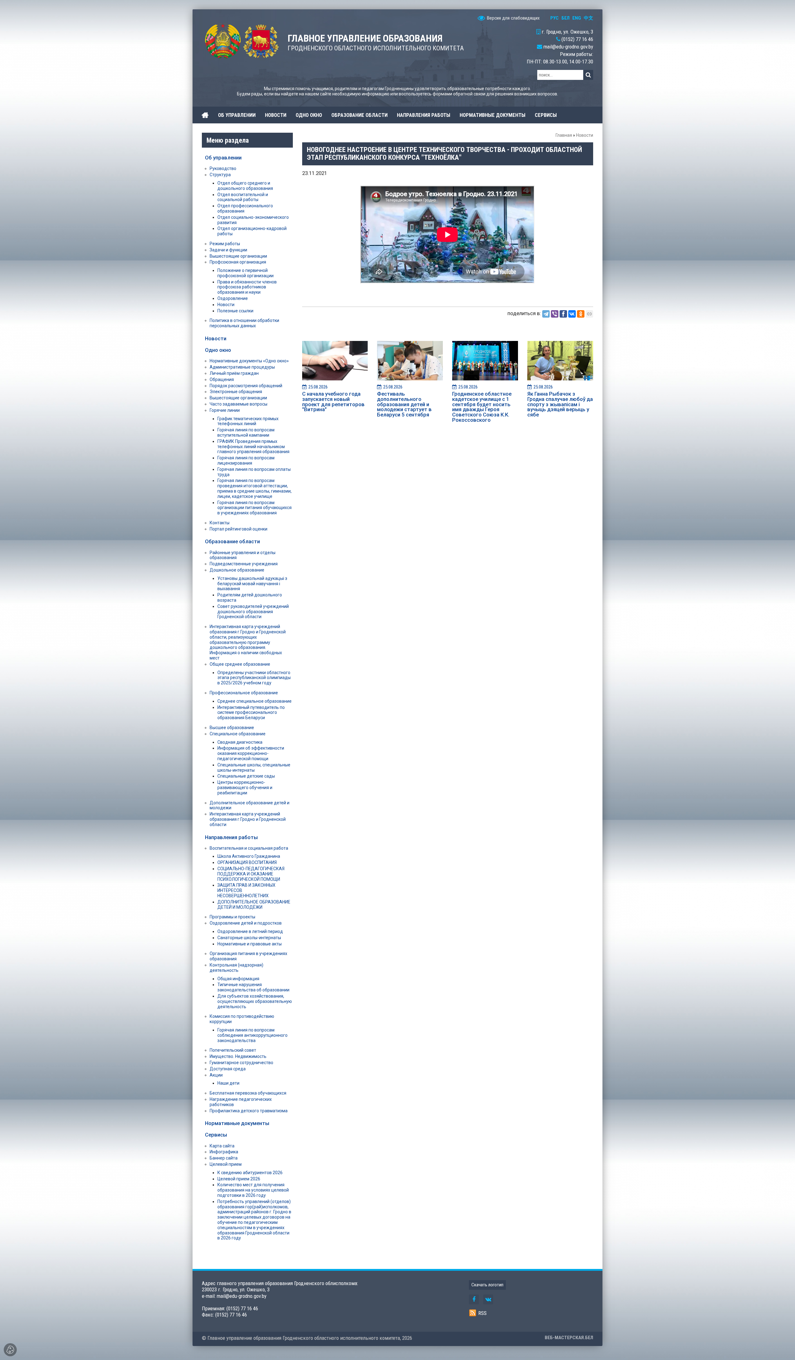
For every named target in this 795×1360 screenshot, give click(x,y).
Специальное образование (238, 733)
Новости (584, 135)
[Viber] (554, 314)
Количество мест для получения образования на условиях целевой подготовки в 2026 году (253, 1190)
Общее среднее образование (240, 664)
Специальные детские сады (246, 776)
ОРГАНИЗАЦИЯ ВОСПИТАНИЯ (247, 862)
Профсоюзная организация (238, 262)
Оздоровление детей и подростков (246, 923)
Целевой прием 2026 (238, 1178)
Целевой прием (226, 1164)
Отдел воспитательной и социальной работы (242, 197)
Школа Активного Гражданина (248, 856)
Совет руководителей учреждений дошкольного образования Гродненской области (253, 611)
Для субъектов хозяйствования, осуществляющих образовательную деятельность (254, 1001)
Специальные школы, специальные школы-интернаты (253, 767)
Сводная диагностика (239, 742)
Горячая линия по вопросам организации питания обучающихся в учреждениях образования (254, 508)
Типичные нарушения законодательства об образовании (253, 987)
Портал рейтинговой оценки (238, 528)
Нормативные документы (237, 1123)
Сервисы (216, 1135)
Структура (220, 174)
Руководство (223, 168)
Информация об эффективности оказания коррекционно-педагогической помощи (250, 753)
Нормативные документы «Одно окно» (249, 360)
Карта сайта (222, 1145)
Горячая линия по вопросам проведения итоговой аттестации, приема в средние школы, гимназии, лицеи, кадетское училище (254, 488)
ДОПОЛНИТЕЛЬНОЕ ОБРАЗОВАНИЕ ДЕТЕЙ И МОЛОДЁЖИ (253, 904)
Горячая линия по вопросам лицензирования (246, 460)
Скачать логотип (487, 1285)
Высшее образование (232, 727)
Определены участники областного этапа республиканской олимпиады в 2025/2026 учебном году (254, 678)
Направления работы (231, 837)
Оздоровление (232, 298)
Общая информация (238, 978)
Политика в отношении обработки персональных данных (244, 323)
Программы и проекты (232, 916)
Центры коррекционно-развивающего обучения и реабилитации (244, 787)
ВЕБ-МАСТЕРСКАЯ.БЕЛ (569, 1337)
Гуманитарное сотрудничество (241, 1062)
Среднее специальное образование (254, 701)
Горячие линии (225, 410)
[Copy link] (589, 314)
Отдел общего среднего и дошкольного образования (245, 186)
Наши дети (228, 1083)
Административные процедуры (242, 367)
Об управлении (223, 157)
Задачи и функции (228, 249)
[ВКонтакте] (572, 314)
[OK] (580, 314)
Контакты (219, 522)
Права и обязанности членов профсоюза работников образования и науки (247, 287)
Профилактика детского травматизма (249, 1110)
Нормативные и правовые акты (249, 943)
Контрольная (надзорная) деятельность (236, 968)
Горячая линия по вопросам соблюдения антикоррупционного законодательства (252, 1035)
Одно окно (218, 350)
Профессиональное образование (244, 692)
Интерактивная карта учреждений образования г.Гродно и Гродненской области (248, 819)
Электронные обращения (236, 391)
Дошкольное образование (237, 569)
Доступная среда (228, 1068)
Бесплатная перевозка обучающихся (248, 1093)
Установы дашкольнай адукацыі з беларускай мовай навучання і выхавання (252, 583)
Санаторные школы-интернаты (249, 937)
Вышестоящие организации (238, 256)
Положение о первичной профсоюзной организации (245, 273)
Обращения (222, 379)
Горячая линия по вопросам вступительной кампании (246, 432)
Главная (564, 135)
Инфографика (224, 1151)
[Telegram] (546, 314)
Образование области (232, 541)
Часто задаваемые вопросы (238, 404)
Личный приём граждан (234, 373)
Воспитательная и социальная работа (249, 848)
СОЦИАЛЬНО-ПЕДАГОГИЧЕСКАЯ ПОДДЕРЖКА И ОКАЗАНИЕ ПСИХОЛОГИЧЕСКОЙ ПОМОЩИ (250, 874)
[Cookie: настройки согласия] (10, 1349)
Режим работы (225, 243)
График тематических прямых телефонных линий (248, 421)
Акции (216, 1075)
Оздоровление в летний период (250, 931)
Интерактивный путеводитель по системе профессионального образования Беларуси (251, 712)
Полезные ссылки (235, 310)
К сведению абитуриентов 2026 (250, 1172)
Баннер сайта (224, 1158)
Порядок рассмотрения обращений (246, 385)
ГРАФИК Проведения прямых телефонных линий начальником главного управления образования (253, 446)
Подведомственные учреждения (244, 563)
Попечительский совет (233, 1050)
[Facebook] (563, 314)
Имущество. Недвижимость (238, 1056)
